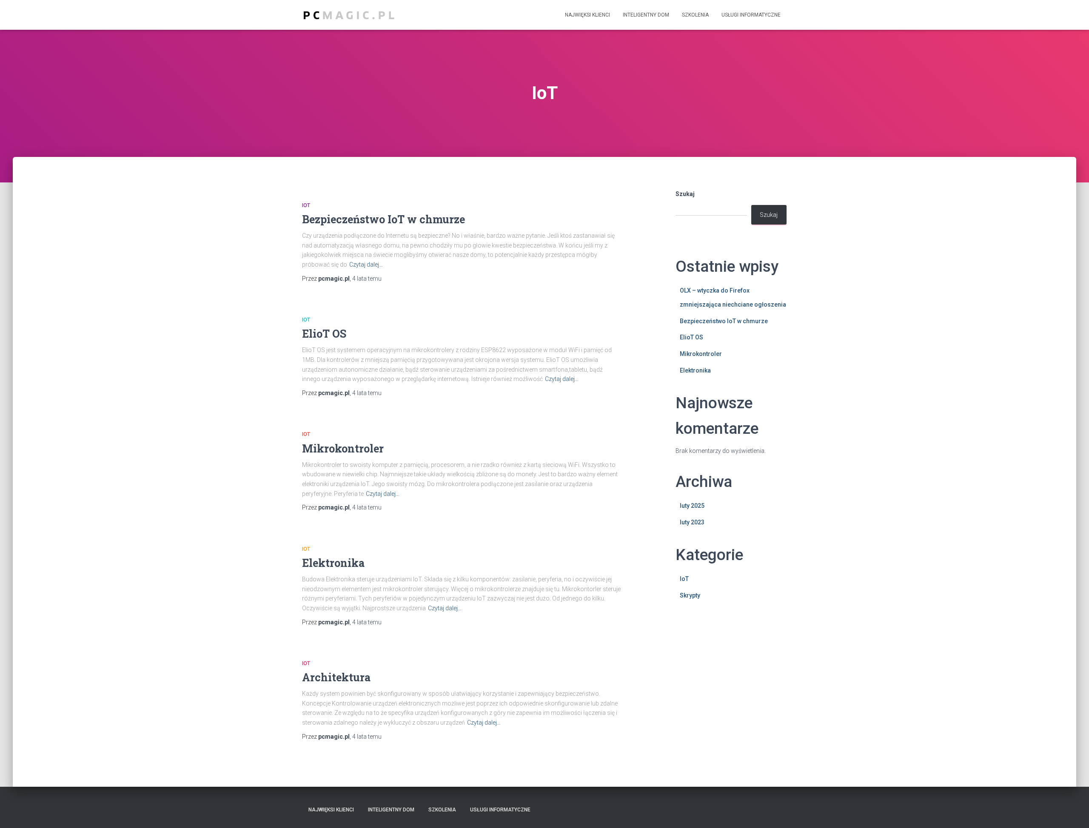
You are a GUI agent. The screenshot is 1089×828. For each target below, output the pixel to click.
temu (367, 278)
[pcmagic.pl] (349, 15)
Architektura (336, 677)
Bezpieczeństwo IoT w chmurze (383, 219)
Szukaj (685, 194)
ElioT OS (324, 334)
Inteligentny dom (646, 15)
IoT (306, 205)
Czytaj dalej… (366, 264)
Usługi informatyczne (751, 15)
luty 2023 (692, 522)
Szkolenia (695, 15)
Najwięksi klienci (587, 15)
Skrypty (690, 595)
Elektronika (333, 563)
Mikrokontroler (343, 448)
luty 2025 (692, 505)
